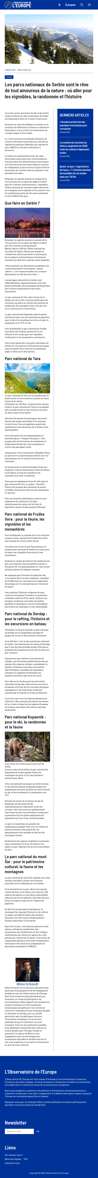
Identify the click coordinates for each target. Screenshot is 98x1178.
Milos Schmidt (24, 70)
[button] (82, 5)
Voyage (9, 77)
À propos (70, 4)
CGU (26, 1159)
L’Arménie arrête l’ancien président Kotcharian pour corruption (73, 125)
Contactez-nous (12, 1163)
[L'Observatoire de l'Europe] (18, 5)
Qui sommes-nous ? (14, 1155)
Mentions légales (13, 1159)
